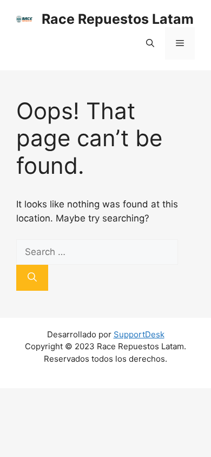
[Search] (32, 278)
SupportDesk (139, 334)
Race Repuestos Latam (118, 19)
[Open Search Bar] (150, 43)
